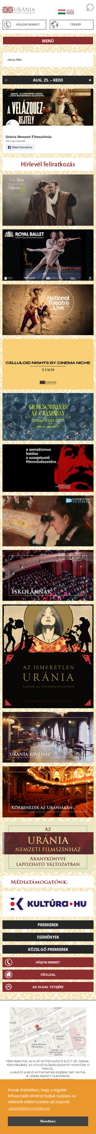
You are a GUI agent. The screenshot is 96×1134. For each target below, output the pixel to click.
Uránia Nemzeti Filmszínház (29, 137)
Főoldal (48, 974)
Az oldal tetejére (48, 987)
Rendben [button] (48, 1121)
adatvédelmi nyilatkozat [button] (29, 1108)
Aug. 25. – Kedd (48, 80)
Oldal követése (22, 147)
